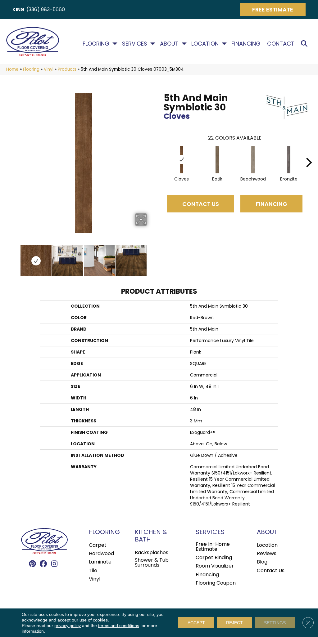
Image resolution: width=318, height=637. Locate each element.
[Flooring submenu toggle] (114, 43)
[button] (305, 44)
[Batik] (217, 159)
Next (151, 258)
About (169, 44)
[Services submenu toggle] (152, 43)
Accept (196, 622)
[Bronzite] (288, 159)
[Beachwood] (253, 159)
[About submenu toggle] (184, 43)
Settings (275, 622)
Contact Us (200, 204)
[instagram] (54, 564)
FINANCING (271, 204)
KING (18, 9)
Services (134, 44)
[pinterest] (32, 564)
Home (12, 69)
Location (205, 44)
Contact (280, 44)
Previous (15, 258)
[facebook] (43, 564)
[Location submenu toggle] (224, 43)
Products (67, 69)
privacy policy (67, 625)
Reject (234, 622)
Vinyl (48, 69)
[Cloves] (181, 159)
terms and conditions (118, 625)
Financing (246, 44)
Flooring (96, 44)
